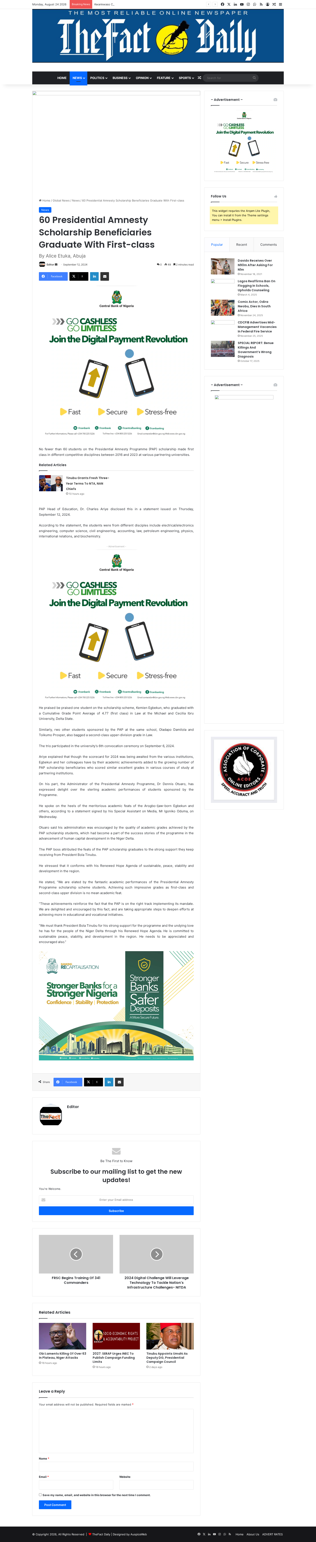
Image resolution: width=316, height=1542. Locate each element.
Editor (50, 264)
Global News (61, 200)
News (77, 78)
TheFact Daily (101, 1534)
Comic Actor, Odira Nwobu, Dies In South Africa (254, 306)
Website (124, 1476)
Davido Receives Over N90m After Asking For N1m (255, 265)
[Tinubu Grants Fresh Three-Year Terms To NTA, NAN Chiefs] (51, 483)
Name (44, 1458)
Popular (217, 245)
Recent (241, 245)
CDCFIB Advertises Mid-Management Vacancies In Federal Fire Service (257, 327)
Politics (97, 78)
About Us (253, 1534)
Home (62, 78)
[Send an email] (56, 264)
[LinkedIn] (94, 276)
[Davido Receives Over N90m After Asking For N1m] (223, 266)
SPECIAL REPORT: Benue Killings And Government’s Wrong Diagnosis (256, 350)
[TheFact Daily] (158, 36)
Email (44, 1476)
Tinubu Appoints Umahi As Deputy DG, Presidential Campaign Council (167, 1357)
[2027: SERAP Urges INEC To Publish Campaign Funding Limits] (116, 1336)
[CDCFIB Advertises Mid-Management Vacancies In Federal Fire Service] (223, 328)
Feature (163, 78)
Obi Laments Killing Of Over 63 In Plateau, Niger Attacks (62, 1355)
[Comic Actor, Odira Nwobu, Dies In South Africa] (223, 308)
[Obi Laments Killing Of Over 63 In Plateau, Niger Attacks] (62, 1336)
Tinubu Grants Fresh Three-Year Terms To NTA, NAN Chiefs (87, 483)
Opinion (142, 78)
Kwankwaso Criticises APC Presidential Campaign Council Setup (137, 4)
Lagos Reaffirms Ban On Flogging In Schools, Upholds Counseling (256, 285)
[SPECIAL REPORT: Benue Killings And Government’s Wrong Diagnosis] (223, 349)
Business (120, 78)
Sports (185, 78)
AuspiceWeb (138, 1534)
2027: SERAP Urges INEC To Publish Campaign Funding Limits (114, 1357)
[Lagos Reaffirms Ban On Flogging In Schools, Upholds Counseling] (223, 287)
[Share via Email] (104, 276)
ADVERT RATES (272, 1534)
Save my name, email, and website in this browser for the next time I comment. (97, 1495)
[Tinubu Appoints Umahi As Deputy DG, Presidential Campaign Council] (170, 1336)
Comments (268, 245)
